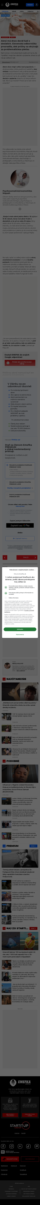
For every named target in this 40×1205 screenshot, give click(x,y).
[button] (20, 598)
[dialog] (20, 602)
